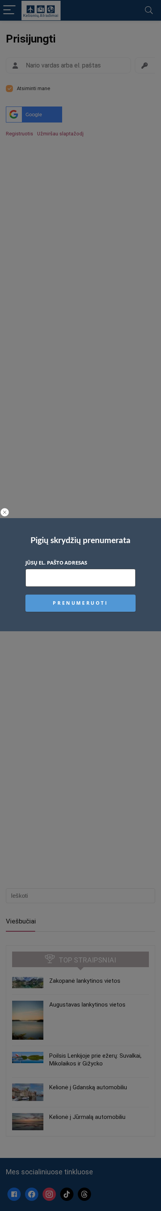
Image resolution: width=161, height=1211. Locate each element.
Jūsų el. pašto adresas (56, 562)
